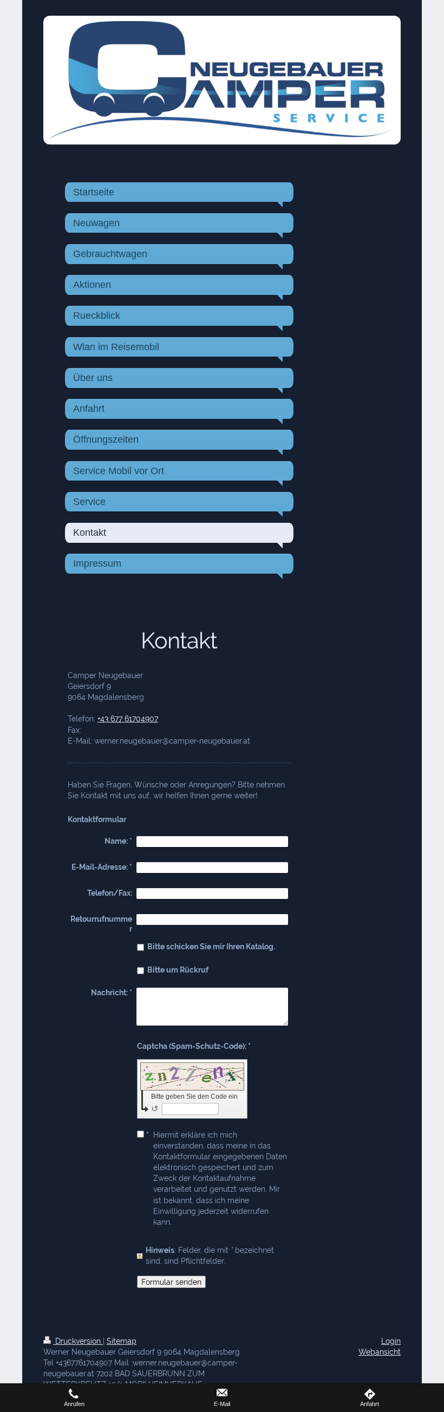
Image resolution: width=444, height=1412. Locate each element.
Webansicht (379, 1351)
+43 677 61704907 (127, 718)
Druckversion (78, 1340)
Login (391, 1340)
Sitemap (121, 1340)
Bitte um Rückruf (177, 969)
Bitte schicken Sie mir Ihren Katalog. (211, 946)
